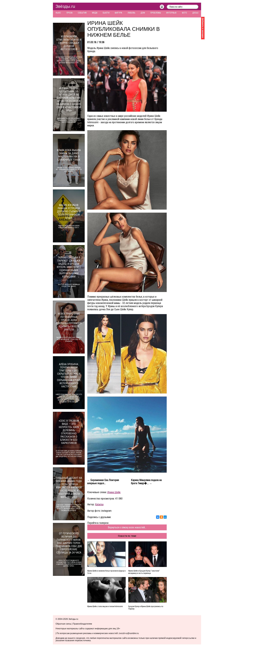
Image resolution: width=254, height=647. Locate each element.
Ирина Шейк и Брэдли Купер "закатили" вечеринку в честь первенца (144, 572)
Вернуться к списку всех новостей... (127, 527)
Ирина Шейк (114, 492)
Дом (143, 13)
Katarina (99, 504)
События (82, 13)
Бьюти (106, 13)
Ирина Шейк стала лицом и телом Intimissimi (105, 606)
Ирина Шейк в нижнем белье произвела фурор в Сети (106, 572)
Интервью (171, 13)
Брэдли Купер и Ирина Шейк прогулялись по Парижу (145, 607)
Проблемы (155, 13)
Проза (69, 13)
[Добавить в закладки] (203, 28)
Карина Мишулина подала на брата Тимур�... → (146, 481)
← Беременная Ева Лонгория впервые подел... (103, 481)
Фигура (118, 13)
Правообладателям (82, 624)
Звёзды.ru (65, 6)
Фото (184, 13)
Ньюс (58, 13)
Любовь (131, 13)
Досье (195, 13)
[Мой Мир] (165, 517)
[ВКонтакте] (157, 517)
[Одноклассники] (161, 517)
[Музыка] (163, 7)
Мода (94, 13)
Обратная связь (63, 624)
